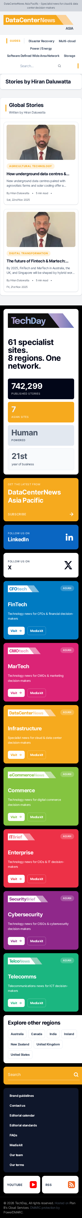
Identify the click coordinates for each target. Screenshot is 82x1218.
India (53, 1034)
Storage (69, 56)
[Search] (59, 66)
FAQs (13, 1135)
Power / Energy (41, 48)
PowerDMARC (13, 1212)
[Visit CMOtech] (32, 650)
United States (20, 1054)
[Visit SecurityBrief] (32, 898)
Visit (13, 631)
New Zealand (20, 1044)
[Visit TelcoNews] (32, 961)
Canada (36, 1034)
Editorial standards (23, 1125)
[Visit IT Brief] (32, 837)
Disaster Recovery (41, 41)
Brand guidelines (22, 1095)
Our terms (17, 1165)
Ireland (69, 1034)
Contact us (17, 1105)
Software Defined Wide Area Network (33, 56)
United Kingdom (48, 1044)
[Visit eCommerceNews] (32, 774)
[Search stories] (76, 1074)
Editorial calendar (22, 1115)
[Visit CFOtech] (32, 588)
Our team (16, 1155)
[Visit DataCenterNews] (32, 712)
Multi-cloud (67, 41)
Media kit (36, 631)
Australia (17, 1034)
